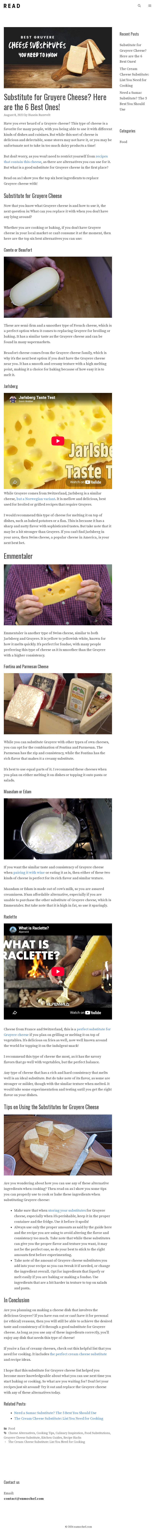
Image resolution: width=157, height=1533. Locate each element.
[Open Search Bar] (139, 6)
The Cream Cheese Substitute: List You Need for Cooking (46, 1442)
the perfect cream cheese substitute (78, 1354)
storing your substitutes (67, 1210)
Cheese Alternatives (21, 1433)
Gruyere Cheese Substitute (22, 1438)
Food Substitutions (97, 1433)
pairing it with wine (29, 872)
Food (11, 1429)
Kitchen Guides (51, 1438)
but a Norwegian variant (35, 499)
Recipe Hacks (72, 1438)
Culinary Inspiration (69, 1433)
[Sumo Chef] (12, 6)
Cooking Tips (45, 1433)
